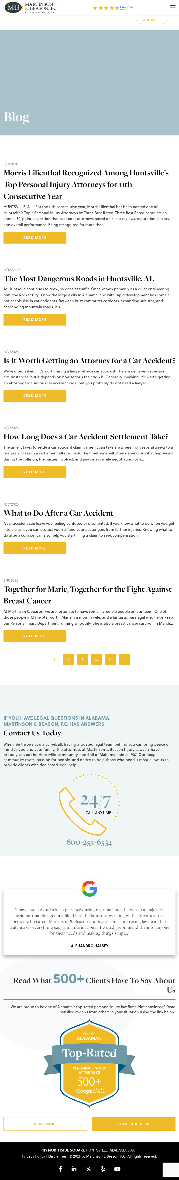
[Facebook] (60, 1169)
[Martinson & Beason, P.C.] (29, 7)
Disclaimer (57, 1156)
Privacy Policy (33, 1156)
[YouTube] (117, 1169)
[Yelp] (103, 1169)
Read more (35, 237)
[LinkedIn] (74, 1169)
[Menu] (173, 7)
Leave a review (134, 1124)
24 (111, 659)
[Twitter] (88, 1169)
